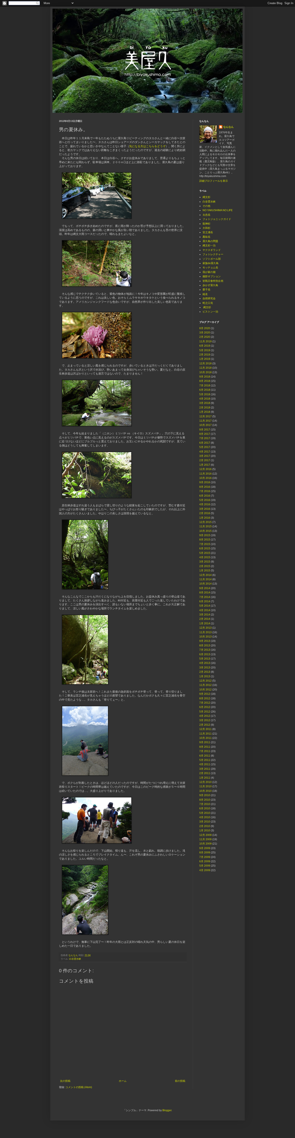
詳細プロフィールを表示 (213, 180)
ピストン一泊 (210, 311)
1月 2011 (204, 777)
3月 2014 (204, 614)
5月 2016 (204, 500)
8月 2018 (204, 381)
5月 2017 (204, 447)
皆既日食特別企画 (213, 280)
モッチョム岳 (210, 267)
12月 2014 (205, 575)
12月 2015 (205, 522)
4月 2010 (204, 817)
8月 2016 (204, 486)
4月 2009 (204, 870)
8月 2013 (204, 645)
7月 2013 (204, 649)
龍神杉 (206, 223)
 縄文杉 (207, 307)
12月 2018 (205, 363)
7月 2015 (204, 544)
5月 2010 (204, 812)
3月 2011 (204, 768)
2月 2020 (204, 336)
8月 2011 (204, 746)
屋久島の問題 (210, 241)
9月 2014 (204, 588)
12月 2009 (205, 835)
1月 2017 (204, 464)
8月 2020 (204, 328)
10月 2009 (205, 843)
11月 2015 (205, 526)
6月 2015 (204, 548)
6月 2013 (204, 654)
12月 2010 (205, 782)
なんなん (228, 126)
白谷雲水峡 (75, 959)
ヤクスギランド (212, 250)
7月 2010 (204, 804)
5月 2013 (204, 658)
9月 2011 (204, 742)
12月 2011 (205, 729)
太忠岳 (206, 214)
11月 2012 (205, 685)
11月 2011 (205, 733)
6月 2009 (204, 861)
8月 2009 (204, 852)
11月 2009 (205, 839)
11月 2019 (205, 341)
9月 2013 (204, 640)
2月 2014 (204, 618)
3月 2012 (204, 720)
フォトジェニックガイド (217, 219)
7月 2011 (204, 751)
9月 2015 (204, 535)
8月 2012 (204, 698)
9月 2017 (204, 429)
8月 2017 (204, 433)
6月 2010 (204, 808)
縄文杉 (206, 197)
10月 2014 (205, 583)
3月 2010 (204, 821)
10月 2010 (205, 790)
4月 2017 (204, 451)
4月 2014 (204, 610)
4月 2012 (204, 715)
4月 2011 (204, 764)
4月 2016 (204, 504)
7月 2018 (204, 385)
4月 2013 (204, 663)
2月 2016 (204, 513)
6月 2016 (204, 495)
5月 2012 (204, 711)
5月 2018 (204, 394)
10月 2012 (205, 689)
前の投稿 (180, 1080)
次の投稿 (65, 1080)
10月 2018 (205, 372)
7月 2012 (204, 702)
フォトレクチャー (213, 254)
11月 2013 (205, 632)
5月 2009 (204, 865)
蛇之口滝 (208, 302)
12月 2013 (205, 627)
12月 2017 (205, 416)
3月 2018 (204, 403)
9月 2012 (204, 693)
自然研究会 (209, 298)
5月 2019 (204, 350)
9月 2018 (204, 376)
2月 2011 (204, 773)
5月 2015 (204, 553)
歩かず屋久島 (210, 285)
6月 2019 (204, 345)
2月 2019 (204, 354)
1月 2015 (204, 570)
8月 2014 (204, 592)
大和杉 (206, 228)
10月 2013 (205, 636)
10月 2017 (205, 425)
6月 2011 (204, 755)
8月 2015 (204, 539)
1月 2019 (204, 358)
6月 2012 (204, 707)
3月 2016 (204, 508)
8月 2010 (204, 799)
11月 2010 (205, 786)
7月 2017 (204, 438)
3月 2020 (204, 332)
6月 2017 (204, 442)
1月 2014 (204, 623)
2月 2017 (204, 460)
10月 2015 (205, 530)
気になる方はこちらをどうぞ (147, 146)
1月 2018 (204, 411)
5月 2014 (204, 605)
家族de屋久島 (211, 263)
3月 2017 (204, 455)
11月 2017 (205, 420)
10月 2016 (205, 478)
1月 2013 (204, 676)
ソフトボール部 (212, 258)
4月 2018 (204, 398)
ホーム (123, 1080)
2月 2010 (204, 826)
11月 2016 (205, 473)
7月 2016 (204, 491)
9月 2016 (204, 482)
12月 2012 (205, 680)
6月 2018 (204, 389)
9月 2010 (204, 795)
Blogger (166, 1110)
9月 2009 (204, 848)
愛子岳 (206, 289)
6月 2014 (204, 601)
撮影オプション (212, 276)
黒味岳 (206, 236)
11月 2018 (205, 367)
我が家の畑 (209, 272)
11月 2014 (205, 579)
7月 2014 (204, 597)
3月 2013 (204, 667)
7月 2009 (204, 857)
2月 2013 (204, 671)
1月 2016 (204, 517)
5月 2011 (204, 760)
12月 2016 (205, 469)
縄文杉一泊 (209, 245)
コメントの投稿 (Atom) (78, 1087)
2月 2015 (204, 566)
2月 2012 (204, 724)
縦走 (205, 294)
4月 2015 (204, 557)
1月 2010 (204, 830)
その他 (206, 205)
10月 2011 (205, 738)
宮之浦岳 (208, 232)
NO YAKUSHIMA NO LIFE (218, 210)
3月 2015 (204, 561)
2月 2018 (204, 407)
